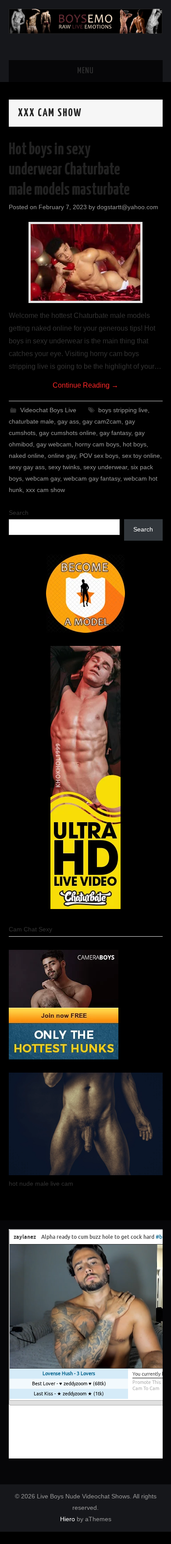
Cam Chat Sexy (30, 929)
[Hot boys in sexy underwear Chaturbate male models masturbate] (85, 262)
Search (18, 512)
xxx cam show (45, 489)
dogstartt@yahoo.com (127, 206)
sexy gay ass (27, 467)
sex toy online (141, 455)
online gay (62, 455)
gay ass (68, 421)
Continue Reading (85, 385)
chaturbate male (31, 421)
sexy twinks (64, 467)
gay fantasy (115, 432)
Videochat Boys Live (48, 410)
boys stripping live (123, 410)
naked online (26, 455)
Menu (85, 71)
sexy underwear (105, 467)
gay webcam (53, 444)
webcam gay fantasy (92, 478)
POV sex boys (98, 455)
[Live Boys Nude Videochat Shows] (86, 20)
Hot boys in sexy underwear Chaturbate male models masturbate (69, 170)
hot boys (134, 444)
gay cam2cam (101, 421)
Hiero (67, 1519)
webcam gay (42, 478)
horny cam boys (97, 444)
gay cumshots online (67, 432)
